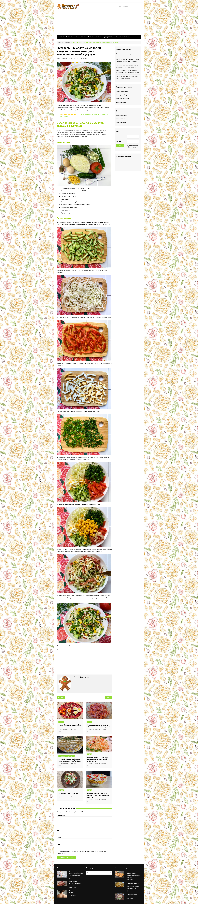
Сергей (118, 54)
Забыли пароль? (132, 147)
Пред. (61, 697)
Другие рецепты (107, 37)
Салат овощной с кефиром (68, 793)
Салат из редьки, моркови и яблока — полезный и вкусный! (98, 726)
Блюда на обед (120, 119)
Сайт (58, 844)
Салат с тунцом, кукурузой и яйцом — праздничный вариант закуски (98, 795)
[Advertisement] (99, 21)
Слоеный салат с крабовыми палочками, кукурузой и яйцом (69, 760)
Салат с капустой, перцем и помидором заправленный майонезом (97, 759)
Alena (117, 59)
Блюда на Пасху (121, 102)
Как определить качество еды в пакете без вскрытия (75, 883)
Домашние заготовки (122, 37)
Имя (58, 830)
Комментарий (61, 815)
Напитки (98, 37)
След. (107, 697)
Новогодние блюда (64, 756)
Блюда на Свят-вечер (122, 98)
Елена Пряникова (62, 58)
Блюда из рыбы (121, 122)
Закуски (83, 37)
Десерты (90, 37)
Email (59, 837)
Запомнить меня (133, 145)
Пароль (118, 141)
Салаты (77, 37)
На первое (61, 37)
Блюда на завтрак (121, 115)
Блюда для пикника (122, 91)
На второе (69, 37)
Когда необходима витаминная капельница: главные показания (76, 873)
